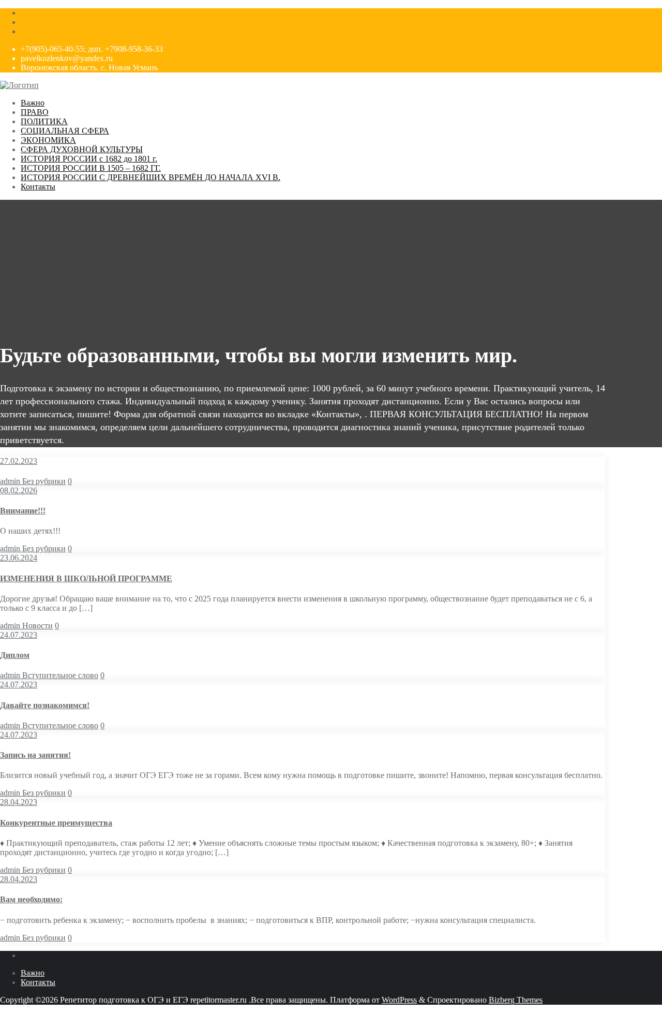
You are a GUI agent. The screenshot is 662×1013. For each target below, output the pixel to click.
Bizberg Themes (516, 999)
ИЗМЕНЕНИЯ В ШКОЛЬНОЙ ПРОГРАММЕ (86, 578)
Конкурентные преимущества (56, 822)
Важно (32, 972)
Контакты (38, 982)
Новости (37, 625)
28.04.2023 (18, 802)
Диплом (14, 655)
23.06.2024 (18, 557)
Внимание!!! (23, 510)
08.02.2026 (18, 490)
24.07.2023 (18, 634)
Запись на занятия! (35, 755)
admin (11, 481)
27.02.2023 (18, 461)
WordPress (399, 999)
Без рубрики (44, 481)
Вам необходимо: (31, 899)
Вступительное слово (60, 675)
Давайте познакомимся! (44, 705)
